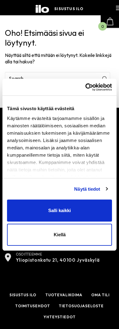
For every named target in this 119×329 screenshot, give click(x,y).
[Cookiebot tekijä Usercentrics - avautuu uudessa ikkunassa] (85, 87)
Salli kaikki (59, 210)
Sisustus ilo (68, 9)
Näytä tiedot (87, 189)
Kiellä (60, 234)
